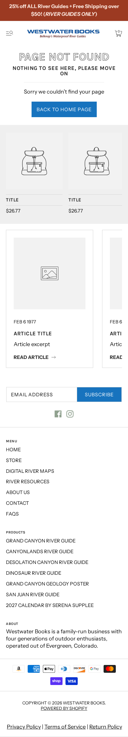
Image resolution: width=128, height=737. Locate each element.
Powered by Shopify (64, 708)
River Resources (27, 481)
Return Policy (105, 727)
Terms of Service (65, 727)
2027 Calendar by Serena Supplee (50, 605)
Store (14, 460)
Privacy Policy (24, 727)
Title (12, 200)
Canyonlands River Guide (40, 551)
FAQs (12, 514)
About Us (18, 492)
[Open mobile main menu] (9, 33)
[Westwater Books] (34, 161)
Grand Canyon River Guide (41, 541)
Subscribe (99, 394)
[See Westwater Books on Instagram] (70, 414)
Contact (17, 503)
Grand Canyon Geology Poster (47, 584)
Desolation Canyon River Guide (47, 562)
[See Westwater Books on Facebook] (58, 414)
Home (13, 449)
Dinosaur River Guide (33, 573)
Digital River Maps (30, 471)
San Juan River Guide (33, 594)
